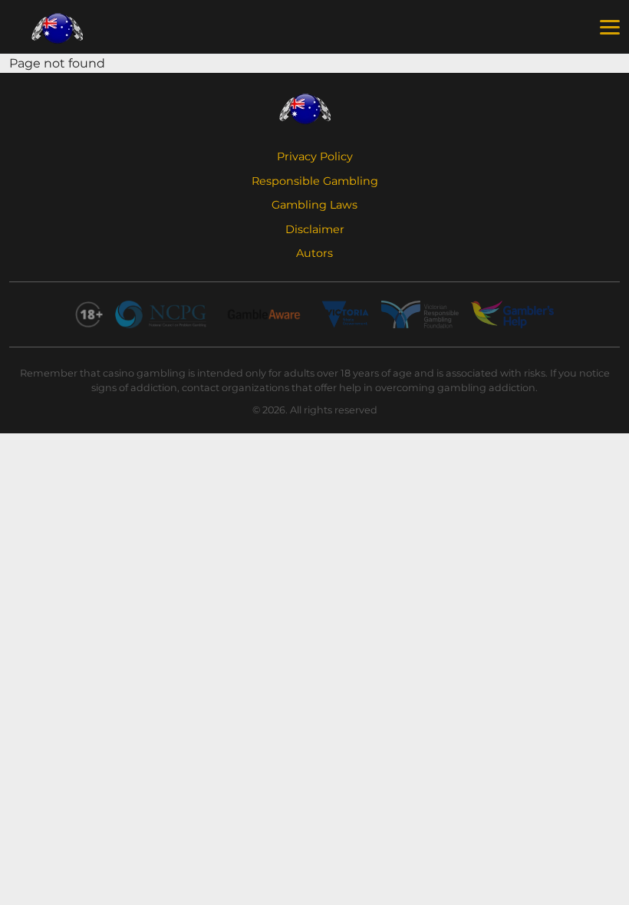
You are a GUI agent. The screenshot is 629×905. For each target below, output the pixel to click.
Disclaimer (314, 229)
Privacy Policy (315, 156)
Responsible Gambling (315, 181)
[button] (610, 27)
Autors (314, 253)
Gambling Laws (314, 205)
